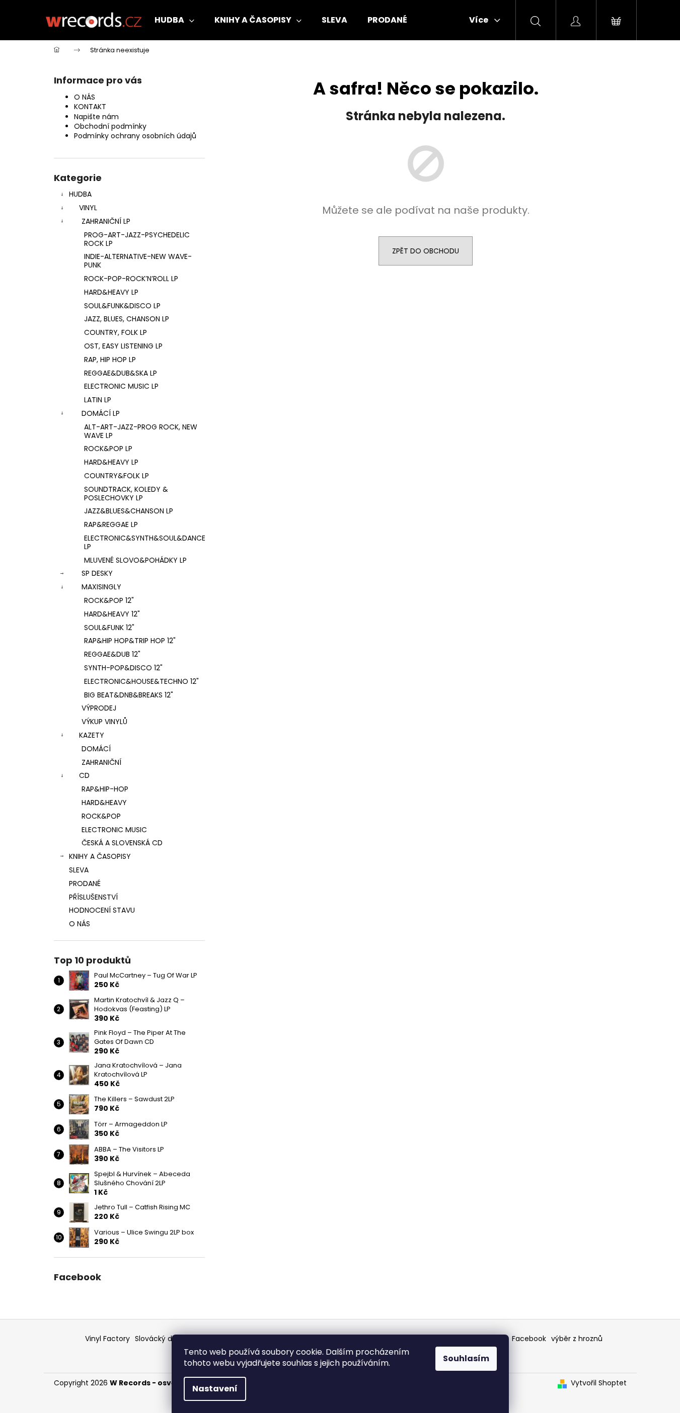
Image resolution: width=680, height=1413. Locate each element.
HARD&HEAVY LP (111, 292)
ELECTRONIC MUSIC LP (121, 386)
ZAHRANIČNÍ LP (106, 221)
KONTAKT (90, 107)
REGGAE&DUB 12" (112, 654)
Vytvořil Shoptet (599, 1383)
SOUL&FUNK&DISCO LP (122, 306)
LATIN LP (97, 400)
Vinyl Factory (107, 1339)
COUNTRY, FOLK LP (115, 332)
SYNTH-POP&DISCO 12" (123, 668)
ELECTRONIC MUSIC (114, 830)
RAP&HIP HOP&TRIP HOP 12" (130, 641)
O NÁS (84, 97)
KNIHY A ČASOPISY (100, 856)
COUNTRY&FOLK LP (116, 476)
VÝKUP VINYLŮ (104, 722)
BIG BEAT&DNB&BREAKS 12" (128, 695)
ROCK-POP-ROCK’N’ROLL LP (131, 279)
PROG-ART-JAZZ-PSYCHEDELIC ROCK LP (137, 239)
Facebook (529, 1339)
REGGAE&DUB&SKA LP (120, 373)
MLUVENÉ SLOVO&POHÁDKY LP (135, 560)
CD (84, 775)
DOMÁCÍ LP (101, 413)
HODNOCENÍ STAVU (102, 910)
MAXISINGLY (101, 587)
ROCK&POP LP (108, 449)
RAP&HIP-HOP (105, 789)
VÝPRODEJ (99, 708)
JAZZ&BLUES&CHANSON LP (128, 511)
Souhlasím (466, 1358)
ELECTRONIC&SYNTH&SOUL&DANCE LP (144, 542)
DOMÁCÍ (96, 749)
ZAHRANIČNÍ (101, 762)
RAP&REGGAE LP (111, 524)
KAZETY (91, 735)
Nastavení (215, 1388)
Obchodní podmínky (110, 126)
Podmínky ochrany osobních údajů (135, 136)
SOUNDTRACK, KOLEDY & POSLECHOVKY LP (126, 493)
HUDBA (80, 194)
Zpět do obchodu (425, 251)
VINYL (88, 208)
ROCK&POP (101, 816)
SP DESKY (97, 573)
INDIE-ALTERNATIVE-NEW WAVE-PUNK (138, 260)
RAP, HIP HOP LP (110, 360)
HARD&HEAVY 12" (112, 614)
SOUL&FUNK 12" (109, 628)
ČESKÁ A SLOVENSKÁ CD (122, 843)
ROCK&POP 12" (109, 600)
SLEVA (79, 870)
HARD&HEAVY (104, 803)
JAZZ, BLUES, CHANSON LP (126, 319)
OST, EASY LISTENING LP (123, 346)
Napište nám (96, 117)
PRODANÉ (85, 883)
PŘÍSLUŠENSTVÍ (93, 897)
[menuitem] (174, 20)
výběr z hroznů (576, 1339)
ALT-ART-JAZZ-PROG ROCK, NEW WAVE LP (140, 431)
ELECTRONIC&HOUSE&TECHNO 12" (141, 681)
